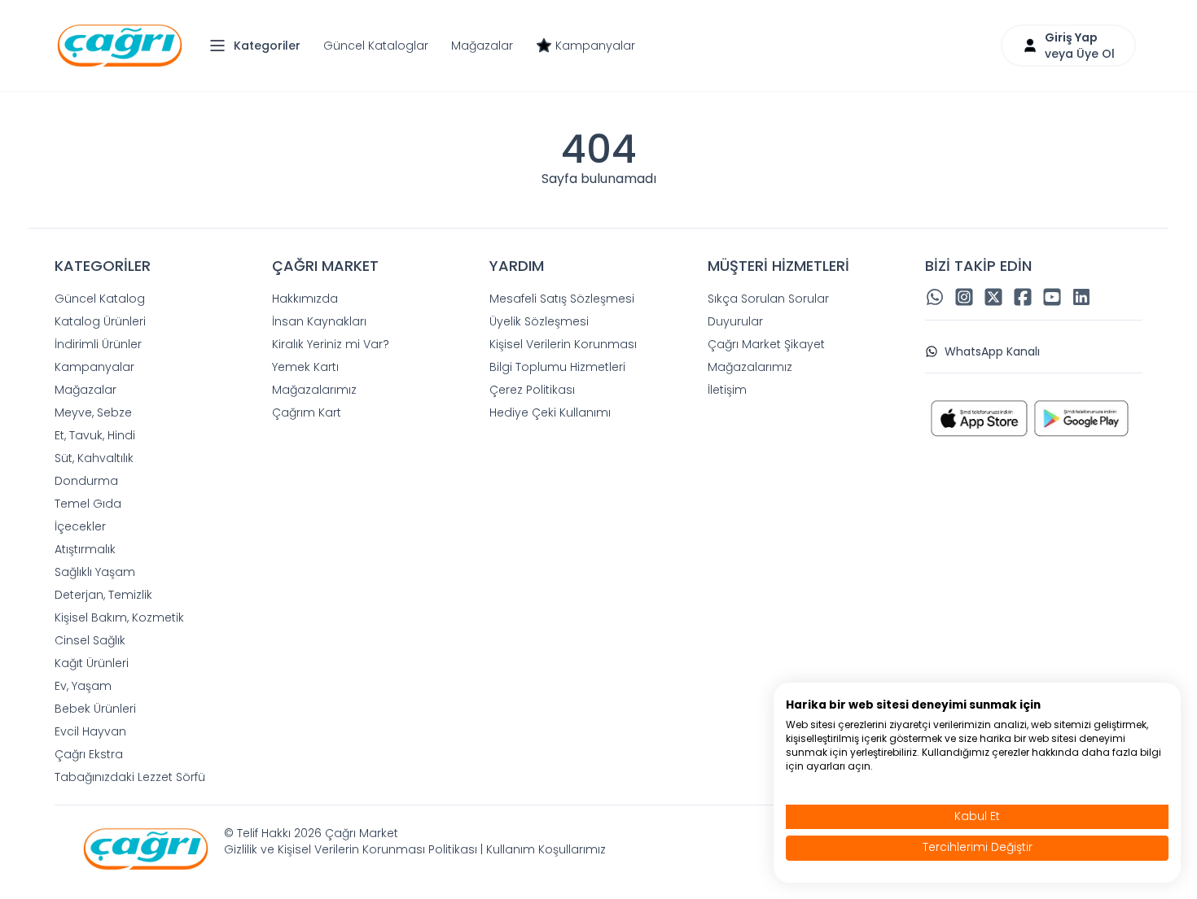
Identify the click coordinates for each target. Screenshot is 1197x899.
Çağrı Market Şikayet (766, 344)
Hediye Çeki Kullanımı (550, 412)
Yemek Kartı (305, 367)
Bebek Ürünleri (95, 708)
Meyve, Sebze (93, 412)
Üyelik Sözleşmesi (539, 321)
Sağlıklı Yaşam (95, 572)
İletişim (727, 390)
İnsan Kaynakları (319, 321)
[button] (259, 45)
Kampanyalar (595, 45)
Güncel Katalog (100, 298)
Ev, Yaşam (83, 686)
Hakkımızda (305, 298)
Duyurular (735, 321)
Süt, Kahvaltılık (94, 458)
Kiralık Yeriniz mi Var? (330, 344)
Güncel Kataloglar (375, 45)
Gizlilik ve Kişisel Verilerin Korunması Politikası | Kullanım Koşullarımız (415, 849)
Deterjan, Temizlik (103, 595)
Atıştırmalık (85, 549)
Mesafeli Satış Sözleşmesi (561, 298)
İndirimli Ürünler (98, 344)
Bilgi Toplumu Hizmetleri (557, 367)
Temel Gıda (88, 503)
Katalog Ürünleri (100, 321)
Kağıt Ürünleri (92, 663)
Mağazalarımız (314, 390)
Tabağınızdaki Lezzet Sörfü (130, 777)
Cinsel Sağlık (90, 640)
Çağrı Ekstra (89, 754)
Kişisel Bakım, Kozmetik (119, 617)
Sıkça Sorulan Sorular (768, 298)
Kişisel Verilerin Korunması (563, 344)
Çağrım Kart (306, 412)
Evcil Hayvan (90, 731)
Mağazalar (482, 45)
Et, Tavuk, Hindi (95, 435)
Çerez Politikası (532, 390)
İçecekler (80, 526)
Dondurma (86, 481)
